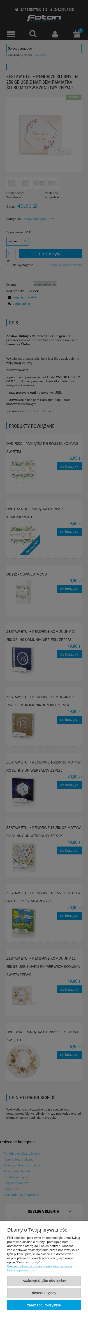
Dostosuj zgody (44, 1293)
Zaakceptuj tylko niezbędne (44, 1281)
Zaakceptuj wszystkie (44, 1305)
